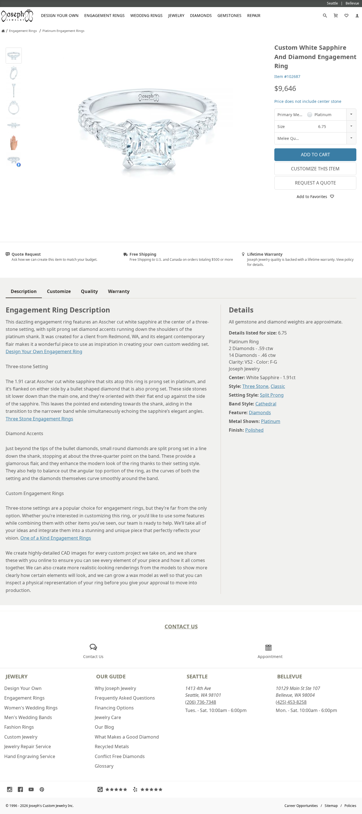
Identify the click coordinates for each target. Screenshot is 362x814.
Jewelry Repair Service (27, 746)
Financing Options (114, 708)
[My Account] (357, 15)
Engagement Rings (104, 15)
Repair (253, 15)
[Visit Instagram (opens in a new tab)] (11, 789)
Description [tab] (24, 291)
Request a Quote (315, 183)
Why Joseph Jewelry (115, 688)
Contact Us (181, 626)
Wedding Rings (146, 15)
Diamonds (201, 15)
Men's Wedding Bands (28, 717)
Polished (254, 430)
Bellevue (289, 676)
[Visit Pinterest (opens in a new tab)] (43, 789)
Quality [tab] (89, 291)
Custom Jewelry (20, 737)
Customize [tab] (59, 291)
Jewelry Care (108, 717)
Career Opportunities (301, 805)
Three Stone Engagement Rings (39, 419)
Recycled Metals (112, 746)
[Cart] (336, 15)
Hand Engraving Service (29, 756)
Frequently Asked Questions (125, 698)
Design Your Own (60, 15)
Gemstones (229, 15)
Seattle (197, 676)
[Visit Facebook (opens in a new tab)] (22, 789)
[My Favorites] (346, 15)
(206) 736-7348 (200, 702)
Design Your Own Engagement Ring (44, 351)
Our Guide (111, 676)
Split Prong (272, 395)
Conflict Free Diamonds (120, 756)
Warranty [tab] (119, 291)
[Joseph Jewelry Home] (3, 30)
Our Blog (104, 727)
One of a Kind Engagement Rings (55, 538)
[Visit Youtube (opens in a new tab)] (32, 789)
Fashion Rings (19, 727)
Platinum (270, 421)
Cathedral (265, 404)
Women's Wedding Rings (31, 708)
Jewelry (176, 15)
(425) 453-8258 (291, 702)
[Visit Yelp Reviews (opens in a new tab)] (149, 789)
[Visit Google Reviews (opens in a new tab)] (114, 789)
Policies (350, 805)
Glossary (104, 766)
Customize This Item (315, 169)
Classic (278, 386)
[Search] (325, 15)
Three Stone (255, 386)
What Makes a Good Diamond (127, 737)
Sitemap (331, 805)
